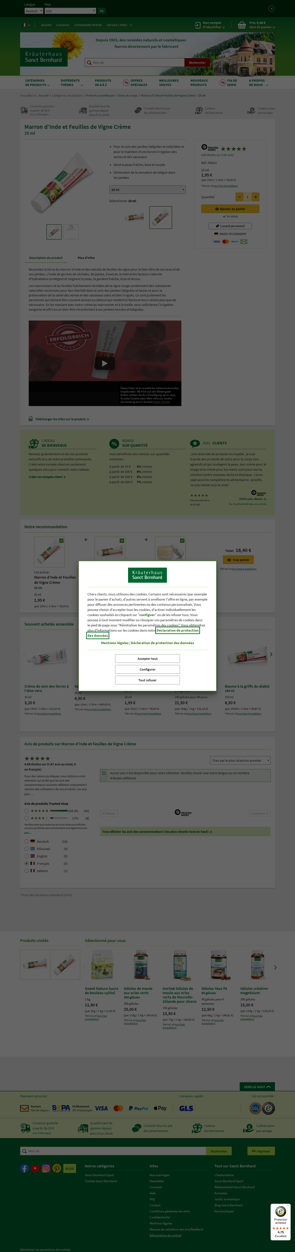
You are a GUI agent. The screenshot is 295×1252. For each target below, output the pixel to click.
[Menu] (288, 1206)
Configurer (147, 669)
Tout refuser (147, 680)
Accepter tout (148, 658)
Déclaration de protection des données (162, 642)
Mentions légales (115, 642)
